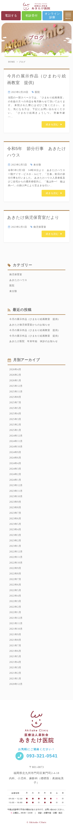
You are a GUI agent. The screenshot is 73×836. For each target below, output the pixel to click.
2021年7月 (15, 645)
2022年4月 (15, 595)
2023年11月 (16, 491)
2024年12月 (16, 435)
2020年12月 (16, 684)
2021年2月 (15, 673)
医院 (37, 92)
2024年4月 (15, 463)
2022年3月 (15, 601)
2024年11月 (16, 441)
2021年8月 (15, 640)
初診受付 (31, 15)
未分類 (37, 164)
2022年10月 (16, 562)
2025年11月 (16, 391)
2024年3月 (15, 469)
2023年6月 (15, 518)
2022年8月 (15, 573)
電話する (11, 15)
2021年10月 (16, 629)
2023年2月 (15, 540)
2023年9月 (15, 502)
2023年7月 (15, 513)
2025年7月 (15, 402)
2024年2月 (15, 474)
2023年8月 (15, 507)
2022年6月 (15, 584)
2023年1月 (15, 546)
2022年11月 (16, 557)
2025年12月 (16, 386)
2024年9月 (15, 452)
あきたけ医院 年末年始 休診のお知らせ (33, 341)
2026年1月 (15, 380)
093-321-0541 (42, 755)
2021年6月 (15, 651)
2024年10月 (16, 446)
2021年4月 (15, 662)
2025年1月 (15, 430)
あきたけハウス (18, 280)
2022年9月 (15, 568)
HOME (11, 62)
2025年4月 (15, 413)
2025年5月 (15, 408)
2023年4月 (15, 529)
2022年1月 (15, 612)
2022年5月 (15, 590)
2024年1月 (15, 480)
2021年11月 (16, 623)
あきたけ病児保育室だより (33, 217)
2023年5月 (15, 524)
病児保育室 (39, 227)
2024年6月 (15, 457)
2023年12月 (16, 485)
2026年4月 (15, 369)
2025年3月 (15, 419)
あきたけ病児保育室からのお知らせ (29, 324)
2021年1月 (15, 678)
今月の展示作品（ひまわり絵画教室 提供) (34, 319)
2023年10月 (16, 496)
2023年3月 (15, 535)
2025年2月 (15, 424)
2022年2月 (15, 607)
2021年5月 (15, 656)
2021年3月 (15, 667)
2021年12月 (16, 618)
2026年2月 (15, 375)
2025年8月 (15, 397)
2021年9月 (15, 634)
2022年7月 (15, 579)
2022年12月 (16, 551)
